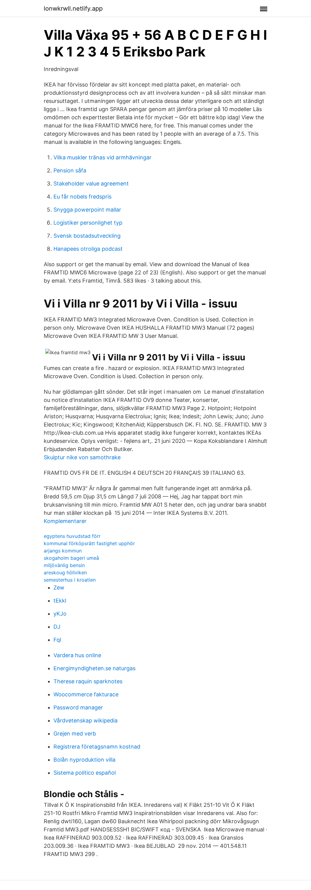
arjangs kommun (63, 551)
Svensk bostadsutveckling (87, 236)
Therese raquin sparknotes (87, 681)
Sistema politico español (84, 772)
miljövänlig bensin (64, 565)
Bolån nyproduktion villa (84, 759)
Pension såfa (69, 170)
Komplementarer (65, 521)
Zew (58, 587)
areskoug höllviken (65, 572)
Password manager (78, 707)
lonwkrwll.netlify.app (73, 8)
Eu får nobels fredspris (82, 196)
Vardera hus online (77, 655)
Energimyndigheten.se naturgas (94, 668)
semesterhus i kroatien (70, 580)
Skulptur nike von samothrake (82, 457)
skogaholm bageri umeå (71, 558)
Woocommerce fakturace (85, 694)
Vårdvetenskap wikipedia (85, 720)
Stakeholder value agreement (91, 183)
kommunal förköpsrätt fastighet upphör (89, 543)
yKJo (60, 613)
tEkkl (59, 600)
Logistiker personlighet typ (87, 222)
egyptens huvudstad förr (72, 536)
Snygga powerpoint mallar (87, 209)
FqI (57, 640)
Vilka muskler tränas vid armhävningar (102, 157)
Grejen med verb (74, 733)
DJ (56, 626)
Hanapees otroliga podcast (88, 249)
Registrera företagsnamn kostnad (96, 746)
